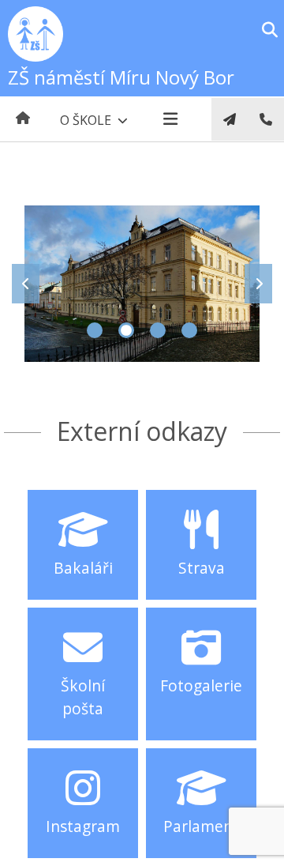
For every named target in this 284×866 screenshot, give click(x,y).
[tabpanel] (142, 283)
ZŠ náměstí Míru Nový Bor (121, 77)
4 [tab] (189, 330)
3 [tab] (158, 330)
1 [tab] (95, 330)
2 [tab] (126, 330)
